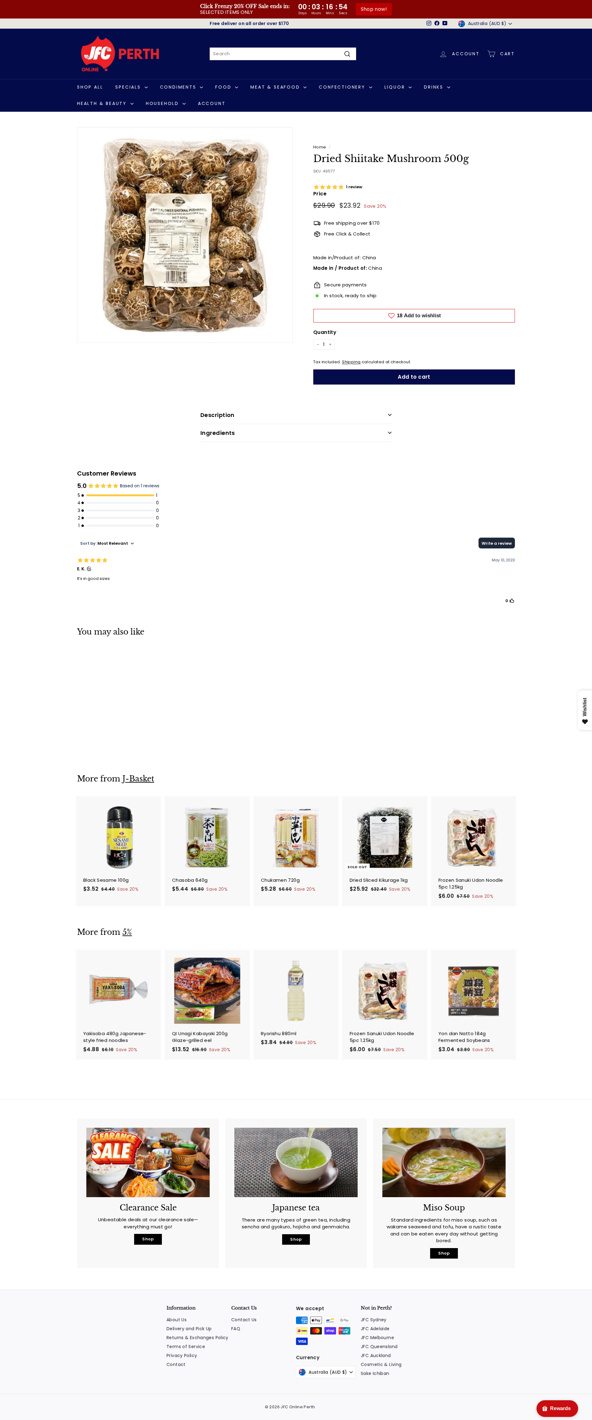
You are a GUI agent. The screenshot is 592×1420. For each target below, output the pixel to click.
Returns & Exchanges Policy (197, 1338)
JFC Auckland (376, 1355)
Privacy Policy (181, 1355)
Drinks (435, 87)
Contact (176, 1364)
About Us (176, 1320)
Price (320, 193)
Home (319, 147)
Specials (129, 87)
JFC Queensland (379, 1346)
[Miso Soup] (444, 1162)
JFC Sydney (374, 1320)
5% (127, 932)
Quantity (324, 332)
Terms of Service (185, 1346)
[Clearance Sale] (148, 1162)
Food (224, 87)
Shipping (351, 361)
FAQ (235, 1329)
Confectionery (343, 87)
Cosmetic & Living (381, 1364)
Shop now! (374, 9)
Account (212, 103)
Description (217, 415)
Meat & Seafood (276, 87)
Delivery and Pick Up (189, 1329)
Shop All (90, 87)
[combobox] (283, 54)
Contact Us (244, 1320)
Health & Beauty (103, 103)
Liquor (395, 87)
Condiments (179, 87)
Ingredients (217, 433)
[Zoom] (184, 235)
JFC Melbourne (377, 1338)
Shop (148, 1239)
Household (163, 103)
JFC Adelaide (375, 1329)
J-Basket (138, 779)
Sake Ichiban (375, 1373)
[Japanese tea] (296, 1162)
